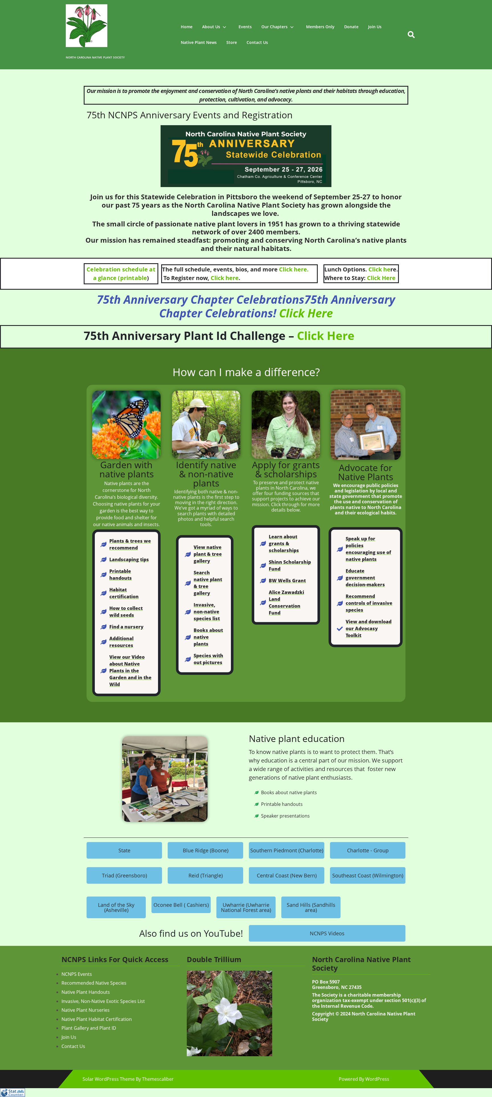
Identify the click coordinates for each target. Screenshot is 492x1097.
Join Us (375, 26)
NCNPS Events (77, 974)
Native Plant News (199, 42)
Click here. (294, 269)
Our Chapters (274, 26)
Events (245, 26)
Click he (379, 269)
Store (231, 42)
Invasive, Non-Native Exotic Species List (103, 1001)
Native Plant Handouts (86, 992)
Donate (351, 26)
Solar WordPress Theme (109, 1079)
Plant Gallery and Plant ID (89, 1028)
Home (186, 26)
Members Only (320, 26)
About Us (211, 26)
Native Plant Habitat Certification (97, 1019)
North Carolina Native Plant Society (95, 57)
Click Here (380, 278)
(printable (131, 278)
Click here (225, 278)
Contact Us (257, 42)
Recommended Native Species (94, 983)
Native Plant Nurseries (86, 1010)
